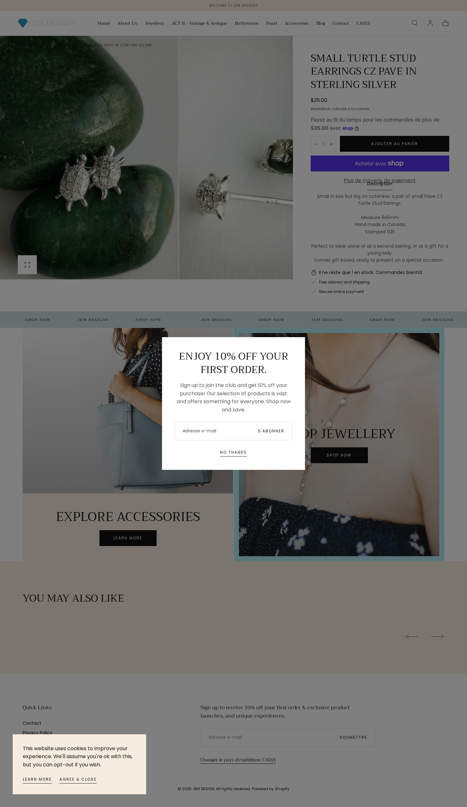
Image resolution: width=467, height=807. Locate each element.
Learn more (37, 779)
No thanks (233, 452)
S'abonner (271, 431)
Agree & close (78, 779)
